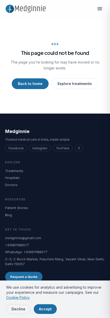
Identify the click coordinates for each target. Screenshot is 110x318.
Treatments (14, 171)
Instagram (39, 148)
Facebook (16, 148)
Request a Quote (23, 277)
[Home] (27, 8)
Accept (45, 309)
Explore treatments (75, 83)
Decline (18, 309)
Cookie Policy (17, 297)
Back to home (30, 83)
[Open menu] (100, 9)
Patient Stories (16, 208)
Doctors (11, 185)
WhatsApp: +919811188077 (26, 252)
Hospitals (12, 178)
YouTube (62, 148)
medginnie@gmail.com (23, 238)
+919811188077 (17, 245)
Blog (8, 215)
